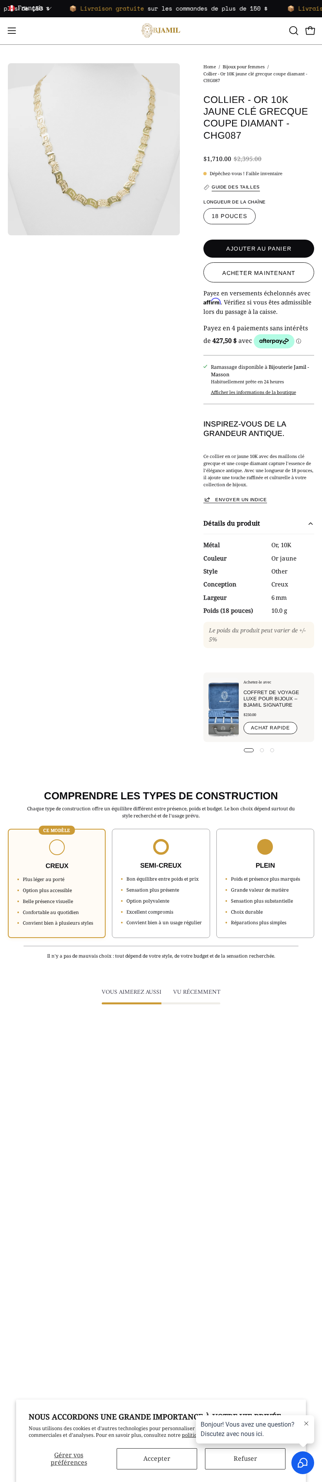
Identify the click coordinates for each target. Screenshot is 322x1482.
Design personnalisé (193, 1332)
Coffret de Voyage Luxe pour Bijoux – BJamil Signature (271, 698)
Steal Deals (182, 1229)
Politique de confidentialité (40, 1301)
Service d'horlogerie (192, 1343)
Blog (13, 1332)
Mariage (178, 1209)
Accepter (156, 1458)
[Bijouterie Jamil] (161, 30)
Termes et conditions (32, 1280)
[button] (292, 30)
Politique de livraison (33, 1291)
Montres (179, 1219)
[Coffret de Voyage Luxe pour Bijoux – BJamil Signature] (224, 707)
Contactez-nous (26, 1270)
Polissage (180, 1301)
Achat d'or (181, 1270)
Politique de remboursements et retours (56, 1312)
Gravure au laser (189, 1322)
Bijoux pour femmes (244, 67)
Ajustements (184, 1291)
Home (209, 67)
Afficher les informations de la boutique (253, 392)
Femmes (179, 1188)
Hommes (179, 1198)
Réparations (183, 1280)
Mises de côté (24, 1322)
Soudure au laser (189, 1312)
